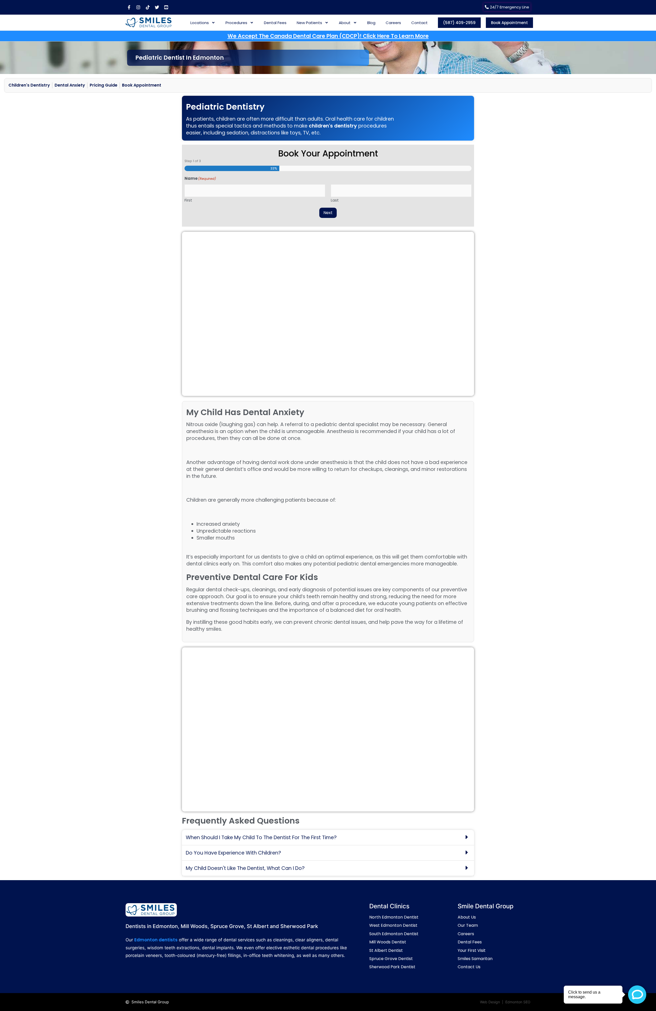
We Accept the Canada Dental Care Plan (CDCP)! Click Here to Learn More (328, 36)
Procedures (236, 22)
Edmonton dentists (156, 940)
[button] (328, 837)
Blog (371, 22)
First (188, 199)
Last (335, 199)
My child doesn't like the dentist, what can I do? (245, 868)
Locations (199, 22)
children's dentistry (333, 125)
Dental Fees (275, 22)
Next (328, 213)
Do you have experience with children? (233, 852)
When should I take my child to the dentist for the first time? (261, 837)
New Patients (309, 22)
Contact (419, 22)
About (345, 22)
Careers (393, 22)
